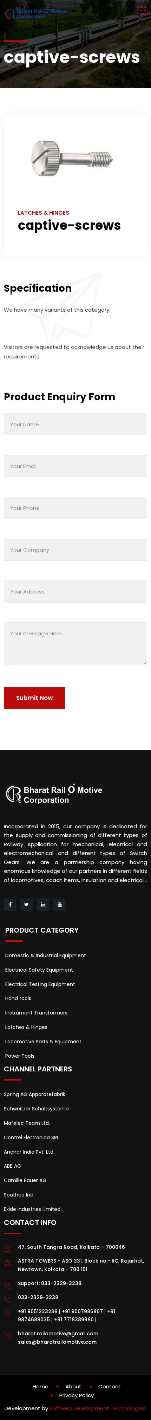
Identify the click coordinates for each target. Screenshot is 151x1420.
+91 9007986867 (82, 1311)
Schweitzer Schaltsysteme (36, 1108)
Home (40, 1386)
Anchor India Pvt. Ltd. (29, 1151)
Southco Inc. (19, 1194)
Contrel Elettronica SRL (31, 1137)
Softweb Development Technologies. (98, 1408)
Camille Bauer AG (25, 1180)
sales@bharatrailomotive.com (57, 1342)
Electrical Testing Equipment (40, 984)
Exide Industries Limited (32, 1209)
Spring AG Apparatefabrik (34, 1094)
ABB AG (12, 1165)
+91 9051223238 (38, 1311)
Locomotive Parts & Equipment (43, 1041)
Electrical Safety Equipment (39, 969)
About (73, 1386)
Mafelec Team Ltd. (27, 1123)
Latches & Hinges (26, 1027)
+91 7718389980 (74, 1319)
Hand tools (18, 998)
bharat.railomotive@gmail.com (58, 1333)
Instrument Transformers (36, 1012)
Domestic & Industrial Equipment (45, 955)
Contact (109, 1386)
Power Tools (19, 1055)
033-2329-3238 (61, 1283)
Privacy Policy (76, 1395)
